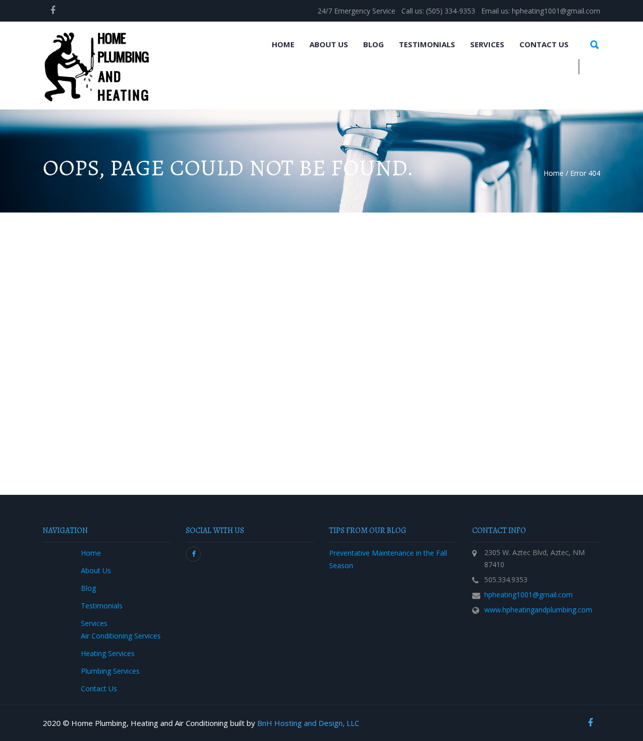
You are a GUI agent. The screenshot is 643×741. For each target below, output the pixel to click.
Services (487, 44)
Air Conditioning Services (121, 636)
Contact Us (544, 44)
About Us (328, 44)
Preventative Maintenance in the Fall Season (388, 559)
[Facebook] (53, 10)
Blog (373, 44)
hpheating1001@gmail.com (528, 594)
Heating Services (108, 653)
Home (283, 44)
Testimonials (427, 44)
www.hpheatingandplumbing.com (538, 609)
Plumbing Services (110, 671)
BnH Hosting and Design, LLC (308, 723)
